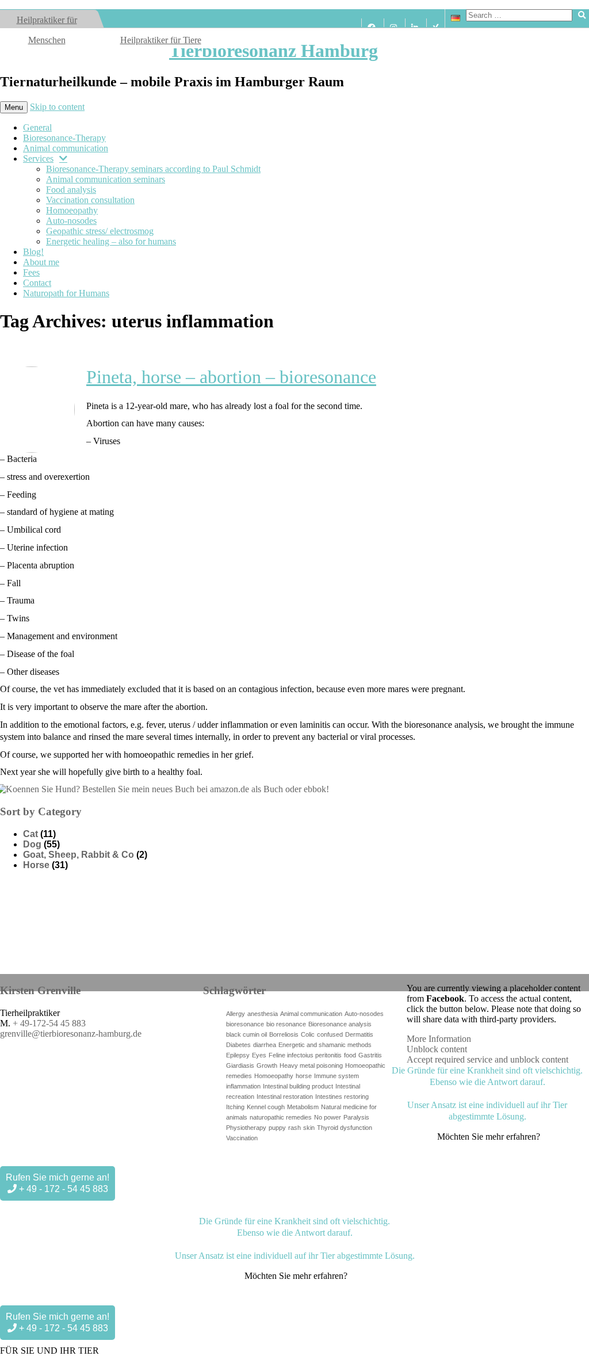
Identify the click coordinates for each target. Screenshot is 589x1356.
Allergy (235, 1013)
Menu (14, 107)
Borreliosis (284, 1034)
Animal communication (65, 148)
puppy (277, 1127)
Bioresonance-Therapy (64, 138)
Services (38, 158)
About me (41, 262)
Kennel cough (266, 1106)
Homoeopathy (72, 210)
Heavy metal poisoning (311, 1065)
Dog (32, 844)
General (37, 127)
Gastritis (370, 1055)
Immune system (336, 1075)
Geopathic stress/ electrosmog (100, 231)
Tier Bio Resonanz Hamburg (79, 1159)
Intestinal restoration (285, 1096)
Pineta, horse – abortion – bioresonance (231, 376)
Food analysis (71, 189)
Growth (267, 1065)
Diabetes (238, 1044)
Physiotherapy (246, 1127)
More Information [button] (439, 1039)
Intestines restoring (342, 1096)
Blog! (33, 252)
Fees (31, 272)
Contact (37, 283)
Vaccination (242, 1138)
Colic (308, 1034)
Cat (30, 834)
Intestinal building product (298, 1086)
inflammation (243, 1086)
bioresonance (245, 1024)
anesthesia (262, 1013)
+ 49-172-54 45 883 (49, 1023)
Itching (235, 1106)
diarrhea (264, 1044)
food (350, 1055)
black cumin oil (246, 1034)
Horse (36, 865)
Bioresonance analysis (340, 1024)
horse (304, 1075)
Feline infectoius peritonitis (305, 1055)
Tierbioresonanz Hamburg (273, 50)
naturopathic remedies (281, 1117)
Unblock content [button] (437, 1049)
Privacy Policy (182, 1159)
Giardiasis (240, 1065)
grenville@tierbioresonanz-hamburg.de (70, 1033)
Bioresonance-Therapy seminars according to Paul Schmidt (153, 169)
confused (330, 1034)
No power (327, 1117)
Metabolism (303, 1106)
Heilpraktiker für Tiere (160, 40)
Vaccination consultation (90, 200)
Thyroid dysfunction (344, 1127)
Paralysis (356, 1117)
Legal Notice (140, 1159)
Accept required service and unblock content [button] (487, 1059)
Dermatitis (359, 1034)
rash (294, 1127)
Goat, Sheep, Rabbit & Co (78, 855)
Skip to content (57, 107)
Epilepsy (238, 1055)
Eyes (259, 1055)
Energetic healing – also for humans (111, 241)
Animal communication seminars (105, 179)
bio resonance (286, 1024)
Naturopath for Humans (66, 293)
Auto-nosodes (71, 221)
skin (309, 1127)
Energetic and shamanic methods (325, 1044)
